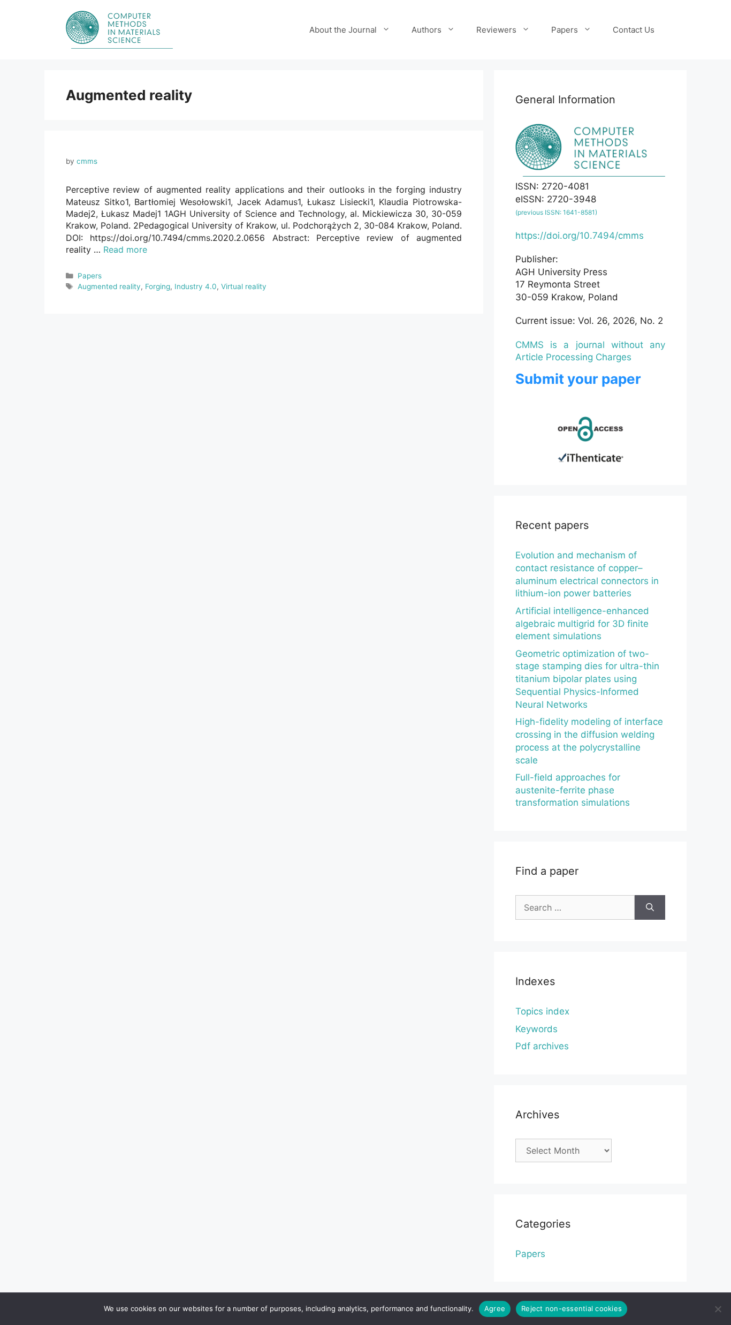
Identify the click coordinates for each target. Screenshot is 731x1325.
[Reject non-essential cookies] (717, 1309)
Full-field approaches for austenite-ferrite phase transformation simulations (572, 790)
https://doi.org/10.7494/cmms (579, 235)
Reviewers (496, 30)
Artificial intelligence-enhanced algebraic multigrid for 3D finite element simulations (582, 623)
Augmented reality (109, 286)
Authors (426, 30)
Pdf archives (542, 1046)
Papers (564, 30)
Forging (157, 286)
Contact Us (633, 30)
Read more (125, 249)
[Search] (650, 907)
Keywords (536, 1029)
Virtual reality (243, 286)
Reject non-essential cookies (571, 1308)
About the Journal (343, 30)
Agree (494, 1308)
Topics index (542, 1011)
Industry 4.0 (195, 286)
